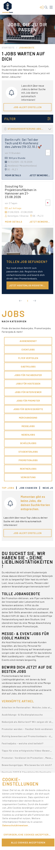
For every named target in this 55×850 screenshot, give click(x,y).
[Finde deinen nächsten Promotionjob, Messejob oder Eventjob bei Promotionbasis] (7, 7)
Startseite (8, 47)
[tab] (9, 488)
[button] (41, 7)
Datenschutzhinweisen (15, 825)
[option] (27, 708)
